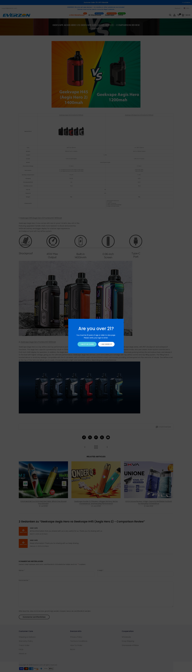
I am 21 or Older (87, 344)
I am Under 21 (106, 344)
